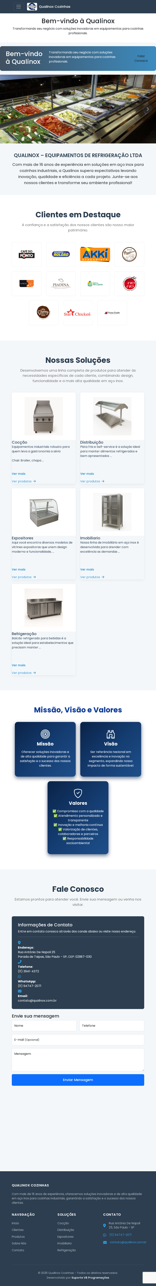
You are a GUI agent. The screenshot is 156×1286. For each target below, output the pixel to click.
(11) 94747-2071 (29, 986)
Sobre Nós (19, 1243)
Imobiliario (64, 1243)
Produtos (18, 1237)
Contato (18, 1250)
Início (15, 1223)
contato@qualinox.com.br (37, 1000)
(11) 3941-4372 (28, 971)
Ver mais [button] (18, 474)
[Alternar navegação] (18, 6)
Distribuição (65, 1230)
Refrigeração (66, 1250)
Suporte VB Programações (90, 1278)
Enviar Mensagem (78, 1080)
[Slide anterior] (8, 109)
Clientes (18, 1230)
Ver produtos (22, 481)
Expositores (65, 1237)
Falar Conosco (141, 58)
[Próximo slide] (147, 109)
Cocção (63, 1223)
